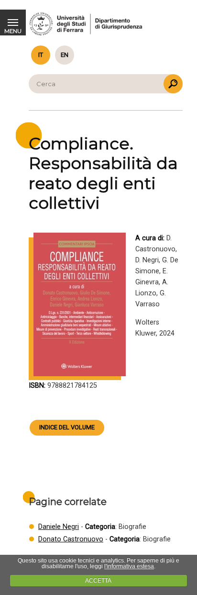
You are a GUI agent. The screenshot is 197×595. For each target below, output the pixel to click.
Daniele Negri (58, 527)
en (64, 54)
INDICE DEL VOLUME (67, 427)
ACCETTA (98, 580)
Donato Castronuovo (70, 539)
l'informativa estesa (129, 566)
